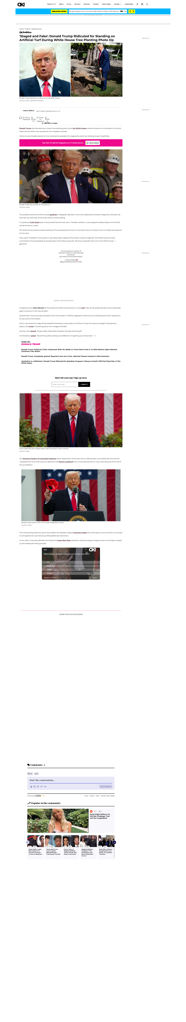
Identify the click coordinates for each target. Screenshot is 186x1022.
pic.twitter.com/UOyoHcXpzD (70, 256)
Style (69, 4)
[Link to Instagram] (142, 4)
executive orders (80, 533)
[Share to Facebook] (26, 118)
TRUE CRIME (106, 4)
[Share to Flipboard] (40, 118)
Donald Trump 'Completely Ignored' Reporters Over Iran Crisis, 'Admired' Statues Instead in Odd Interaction (65, 356)
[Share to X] (33, 118)
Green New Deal (63, 540)
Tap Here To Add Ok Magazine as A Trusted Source (62, 143)
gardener (53, 215)
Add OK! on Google (50, 123)
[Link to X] (147, 4)
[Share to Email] (47, 118)
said (83, 308)
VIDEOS (96, 4)
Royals (77, 4)
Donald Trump (37, 29)
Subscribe (129, 4)
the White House (80, 128)
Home (21, 29)
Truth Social (34, 222)
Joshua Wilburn (28, 110)
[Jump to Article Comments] (20, 118)
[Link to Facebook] (137, 4)
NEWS (61, 4)
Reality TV (51, 4)
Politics (27, 29)
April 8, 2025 (77, 262)
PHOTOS (87, 4)
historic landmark (66, 462)
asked (33, 336)
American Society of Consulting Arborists (39, 459)
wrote (31, 326)
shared (33, 331)
